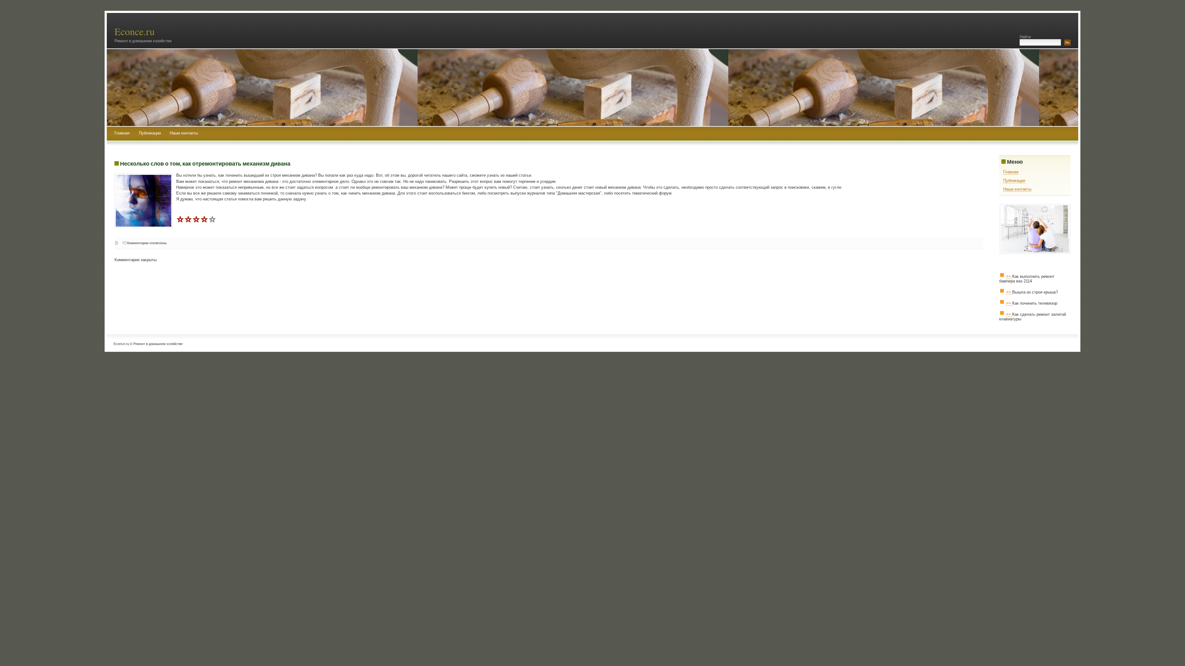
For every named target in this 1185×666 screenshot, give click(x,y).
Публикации (150, 133)
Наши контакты (184, 133)
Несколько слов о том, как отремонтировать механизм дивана (205, 163)
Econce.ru (134, 31)
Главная (122, 133)
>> (1009, 276)
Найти (1025, 37)
